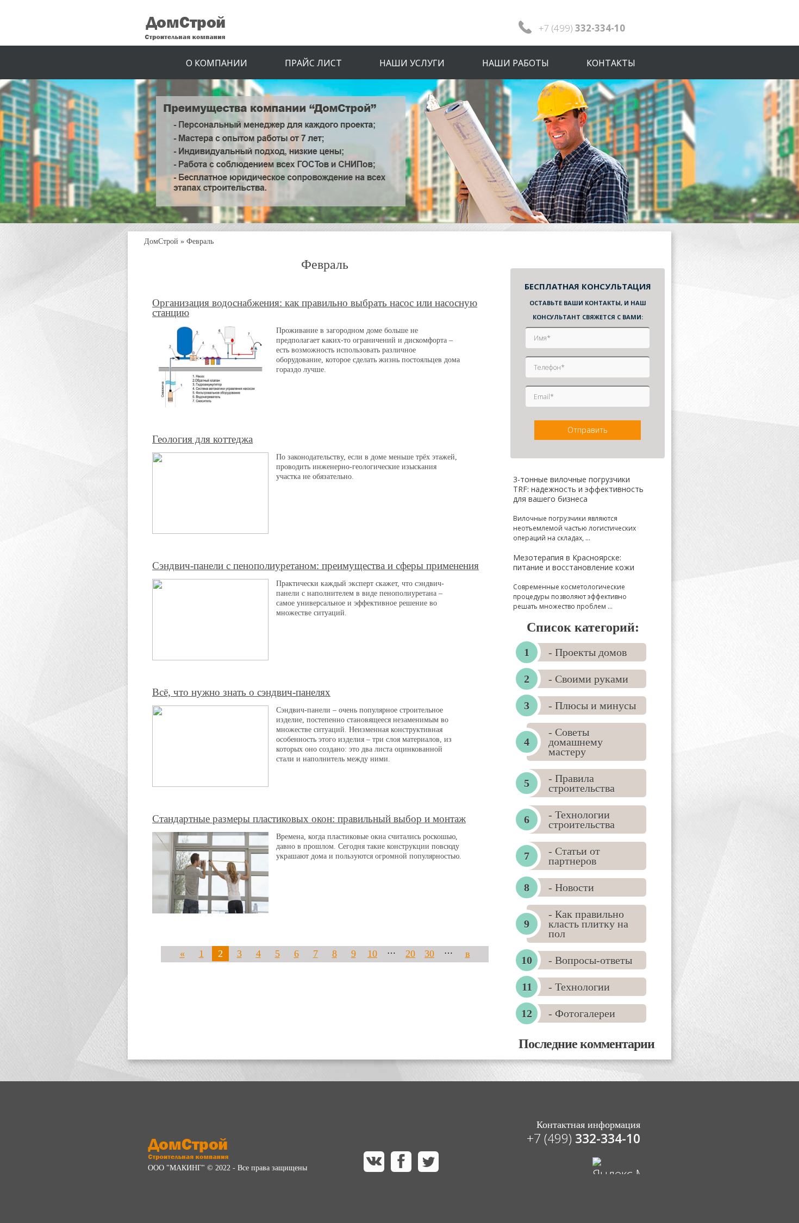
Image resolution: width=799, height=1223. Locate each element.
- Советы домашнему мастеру (575, 742)
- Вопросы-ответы (590, 960)
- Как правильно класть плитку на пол (588, 924)
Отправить (587, 430)
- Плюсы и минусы (592, 705)
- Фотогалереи (581, 1013)
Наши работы (515, 63)
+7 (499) (583, 1138)
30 (429, 953)
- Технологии (579, 987)
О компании (216, 63)
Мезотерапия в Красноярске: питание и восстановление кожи (573, 562)
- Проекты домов (587, 652)
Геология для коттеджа (202, 439)
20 (410, 953)
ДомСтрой (161, 241)
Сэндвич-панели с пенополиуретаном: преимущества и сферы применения (315, 566)
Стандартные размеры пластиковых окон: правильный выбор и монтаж (309, 819)
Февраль (200, 241)
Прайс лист (313, 63)
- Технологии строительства (581, 819)
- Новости (571, 887)
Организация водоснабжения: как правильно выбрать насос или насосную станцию (314, 308)
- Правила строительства (581, 783)
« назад (182, 961)
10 (372, 953)
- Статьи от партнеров (574, 856)
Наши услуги (412, 63)
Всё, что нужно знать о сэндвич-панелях (241, 692)
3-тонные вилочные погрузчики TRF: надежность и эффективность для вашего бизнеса (578, 489)
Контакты (610, 63)
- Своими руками (588, 679)
